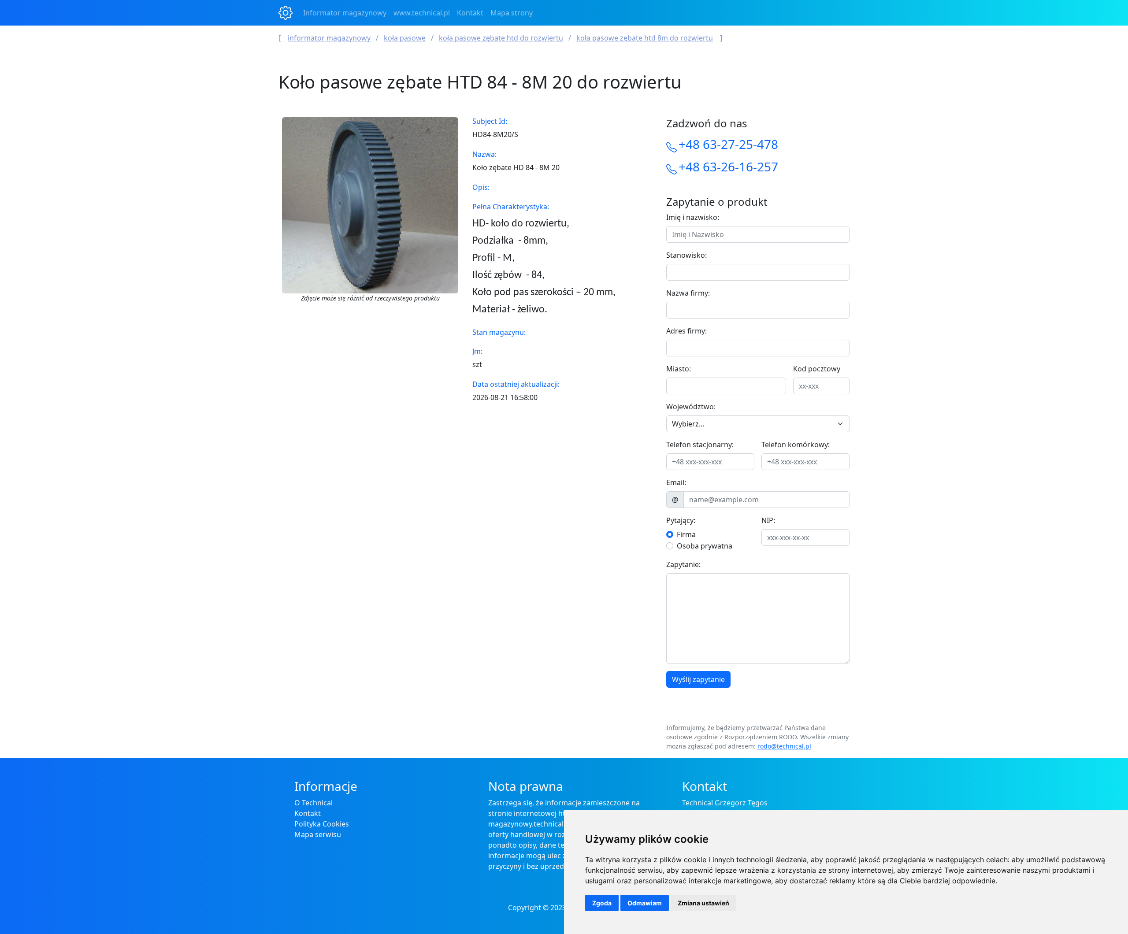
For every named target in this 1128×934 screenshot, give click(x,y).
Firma (686, 534)
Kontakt (470, 13)
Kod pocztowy (816, 369)
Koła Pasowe (405, 38)
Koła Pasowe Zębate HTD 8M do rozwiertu (644, 38)
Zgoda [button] (602, 903)
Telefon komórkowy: (795, 444)
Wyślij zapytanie (698, 679)
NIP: (768, 520)
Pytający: (680, 520)
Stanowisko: (686, 255)
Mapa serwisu (317, 834)
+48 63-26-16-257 (728, 166)
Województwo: (691, 406)
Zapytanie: (683, 564)
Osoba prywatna (704, 546)
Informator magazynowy (344, 13)
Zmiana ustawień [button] (703, 903)
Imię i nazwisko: (692, 217)
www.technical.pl (421, 13)
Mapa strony (511, 13)
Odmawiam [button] (644, 903)
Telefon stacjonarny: (700, 444)
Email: (676, 482)
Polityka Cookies (321, 824)
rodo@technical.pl (784, 746)
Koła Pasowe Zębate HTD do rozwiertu (501, 38)
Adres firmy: (686, 331)
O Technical (313, 803)
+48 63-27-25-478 (728, 144)
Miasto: (678, 369)
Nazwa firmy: (688, 293)
